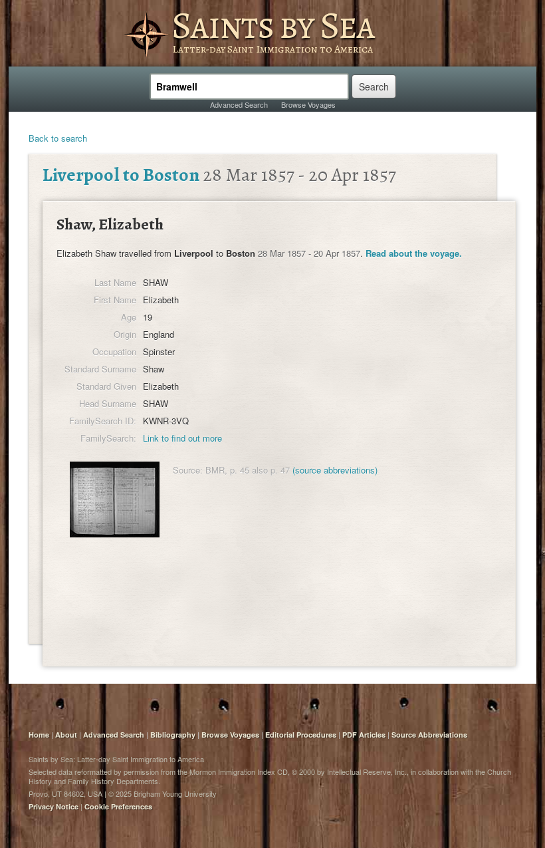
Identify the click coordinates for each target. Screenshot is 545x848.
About (66, 735)
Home (39, 735)
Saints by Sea (272, 25)
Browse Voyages (308, 104)
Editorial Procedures (300, 735)
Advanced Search (239, 104)
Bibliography (172, 735)
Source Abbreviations (429, 735)
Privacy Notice (53, 806)
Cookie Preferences (118, 806)
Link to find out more (182, 438)
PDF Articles (363, 735)
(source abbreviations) (335, 470)
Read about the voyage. (414, 253)
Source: (188, 470)
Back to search (58, 138)
